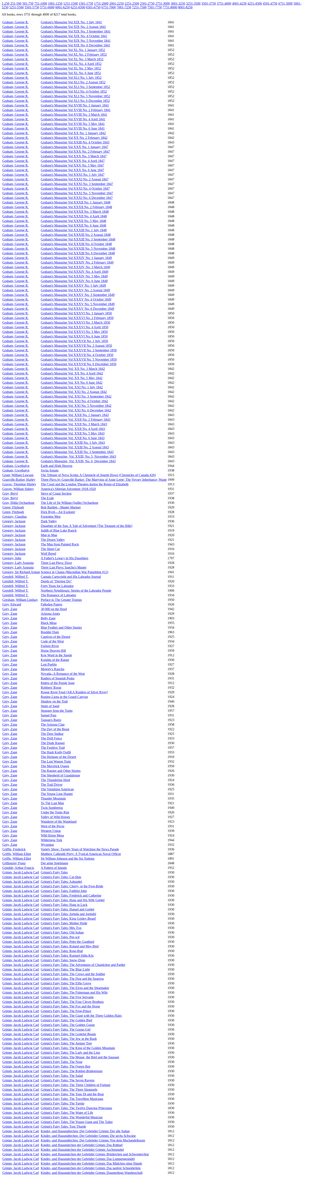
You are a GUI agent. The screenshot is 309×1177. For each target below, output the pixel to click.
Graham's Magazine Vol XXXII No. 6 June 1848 (73, 225)
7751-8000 (170, 7)
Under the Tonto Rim (55, 812)
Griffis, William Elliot (16, 854)
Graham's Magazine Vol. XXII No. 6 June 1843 (72, 438)
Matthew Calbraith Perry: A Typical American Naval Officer (81, 854)
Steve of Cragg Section (56, 493)
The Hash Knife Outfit (56, 752)
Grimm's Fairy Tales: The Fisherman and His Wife (74, 992)
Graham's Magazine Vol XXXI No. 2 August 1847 (74, 179)
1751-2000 (101, 3)
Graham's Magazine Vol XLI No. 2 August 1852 (73, 82)
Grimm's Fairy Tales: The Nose (61, 1062)
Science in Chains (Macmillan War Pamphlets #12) (74, 572)
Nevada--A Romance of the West (63, 673)
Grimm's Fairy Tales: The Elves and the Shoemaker (75, 988)
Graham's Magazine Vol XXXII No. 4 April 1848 (74, 216)
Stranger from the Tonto (57, 710)
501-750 (27, 3)
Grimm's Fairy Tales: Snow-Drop (63, 960)
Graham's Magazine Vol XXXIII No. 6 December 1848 (78, 253)
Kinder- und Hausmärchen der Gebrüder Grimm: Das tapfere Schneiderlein (91, 1168)
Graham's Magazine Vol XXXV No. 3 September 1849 (78, 295)
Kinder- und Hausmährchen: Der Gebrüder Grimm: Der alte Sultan (85, 1131)
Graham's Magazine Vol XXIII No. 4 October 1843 (75, 142)
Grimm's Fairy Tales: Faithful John (64, 891)
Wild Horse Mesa (52, 835)
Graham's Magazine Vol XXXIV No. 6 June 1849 (74, 281)
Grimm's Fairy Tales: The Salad (62, 1075)
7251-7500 (139, 7)
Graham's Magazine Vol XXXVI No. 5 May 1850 (74, 332)
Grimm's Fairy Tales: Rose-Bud (62, 951)
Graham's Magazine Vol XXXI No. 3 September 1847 (77, 184)
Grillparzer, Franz (14, 863)
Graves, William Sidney (18, 489)
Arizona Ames (50, 613)
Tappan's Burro (51, 720)
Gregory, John (11, 558)
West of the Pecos (52, 826)
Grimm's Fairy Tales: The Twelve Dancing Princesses (76, 1108)
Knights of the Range (55, 660)
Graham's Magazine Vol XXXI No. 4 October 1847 (75, 188)
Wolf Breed (48, 553)
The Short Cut (50, 549)
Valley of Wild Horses (55, 817)
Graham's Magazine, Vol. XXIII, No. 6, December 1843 (78, 461)
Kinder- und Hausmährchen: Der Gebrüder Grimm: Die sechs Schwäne (88, 1136)
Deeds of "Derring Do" (56, 581)
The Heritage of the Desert (58, 757)
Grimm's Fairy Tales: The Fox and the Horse (70, 1006)
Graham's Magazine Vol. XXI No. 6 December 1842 (76, 410)
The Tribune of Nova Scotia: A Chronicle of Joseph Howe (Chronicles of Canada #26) (98, 475)
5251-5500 (16, 7)
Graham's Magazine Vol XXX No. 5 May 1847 (72, 165)
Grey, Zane (9, 609)
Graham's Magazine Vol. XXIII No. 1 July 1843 (73, 442)
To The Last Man (52, 803)
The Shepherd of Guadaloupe (60, 775)
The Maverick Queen (55, 766)
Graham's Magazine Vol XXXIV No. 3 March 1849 (75, 267)
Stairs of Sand (50, 706)
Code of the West (52, 641)
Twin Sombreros (52, 807)
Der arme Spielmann (54, 863)
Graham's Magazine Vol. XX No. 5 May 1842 (71, 378)
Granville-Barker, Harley (18, 479)
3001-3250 (178, 3)
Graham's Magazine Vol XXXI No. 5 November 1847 (77, 193)
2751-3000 (162, 3)
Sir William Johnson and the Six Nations (67, 858)
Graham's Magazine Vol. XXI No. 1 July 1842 (72, 387)
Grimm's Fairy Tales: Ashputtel (61, 881)
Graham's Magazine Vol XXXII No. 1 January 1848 (75, 202)
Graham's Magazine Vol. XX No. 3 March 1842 (73, 368)
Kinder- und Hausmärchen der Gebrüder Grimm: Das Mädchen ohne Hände (91, 1163)
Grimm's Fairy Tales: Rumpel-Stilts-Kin (67, 955)
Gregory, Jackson (13, 521)
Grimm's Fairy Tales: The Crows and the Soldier (73, 974)
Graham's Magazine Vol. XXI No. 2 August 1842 (74, 392)
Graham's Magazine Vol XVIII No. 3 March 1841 (74, 114)
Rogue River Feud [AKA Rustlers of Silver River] (74, 692)
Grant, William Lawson (17, 475)
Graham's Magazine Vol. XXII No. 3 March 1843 (74, 424)
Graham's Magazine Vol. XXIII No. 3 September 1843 (77, 452)
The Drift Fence (51, 738)
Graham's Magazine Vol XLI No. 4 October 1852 (74, 91)
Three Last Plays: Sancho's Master (63, 567)
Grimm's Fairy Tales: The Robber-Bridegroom (71, 1071)
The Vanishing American (57, 789)
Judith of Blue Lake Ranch (59, 530)
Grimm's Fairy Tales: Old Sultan (62, 932)
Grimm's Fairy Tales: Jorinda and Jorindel (68, 914)
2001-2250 (116, 3)
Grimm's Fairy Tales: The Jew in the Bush (69, 1038)
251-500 (15, 3)
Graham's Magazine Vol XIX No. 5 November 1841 (76, 40)
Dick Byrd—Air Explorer (58, 512)
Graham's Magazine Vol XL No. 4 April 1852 (71, 64)
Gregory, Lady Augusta (18, 563)
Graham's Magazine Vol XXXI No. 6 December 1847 (77, 198)
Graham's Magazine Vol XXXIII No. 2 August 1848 (76, 234)
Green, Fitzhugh (13, 507)
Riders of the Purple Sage (58, 683)
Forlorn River (50, 646)
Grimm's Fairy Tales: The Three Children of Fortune (75, 1085)
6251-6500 (78, 7)
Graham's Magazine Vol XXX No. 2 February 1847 (75, 151)
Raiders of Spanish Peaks (57, 678)
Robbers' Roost (51, 687)
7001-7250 (124, 7)
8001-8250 (185, 7)
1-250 (5, 3)
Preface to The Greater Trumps (61, 600)
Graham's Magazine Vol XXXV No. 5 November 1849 (78, 304)
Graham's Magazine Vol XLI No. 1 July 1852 (71, 77)
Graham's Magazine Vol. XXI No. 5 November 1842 (76, 405)
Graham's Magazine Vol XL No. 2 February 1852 (74, 54)
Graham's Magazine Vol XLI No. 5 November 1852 (75, 96)
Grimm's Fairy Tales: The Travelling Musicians (72, 1099)
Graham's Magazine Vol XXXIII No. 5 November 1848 (78, 248)
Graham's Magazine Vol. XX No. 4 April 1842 (72, 373)
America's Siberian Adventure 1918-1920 (68, 489)
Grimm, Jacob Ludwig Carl (20, 872)
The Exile (47, 498)
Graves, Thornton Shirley (19, 484)
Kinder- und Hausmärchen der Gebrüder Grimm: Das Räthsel (82, 1145)
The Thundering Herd (55, 780)
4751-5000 (285, 3)
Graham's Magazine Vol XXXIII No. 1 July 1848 (74, 230)
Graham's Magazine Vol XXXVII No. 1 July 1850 (74, 341)
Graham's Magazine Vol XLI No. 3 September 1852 (75, 87)
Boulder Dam (50, 632)
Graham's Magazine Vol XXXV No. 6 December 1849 (77, 308)
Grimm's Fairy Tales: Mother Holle (64, 923)
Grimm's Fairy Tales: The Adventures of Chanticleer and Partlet (83, 965)
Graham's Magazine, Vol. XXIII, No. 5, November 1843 (78, 456)
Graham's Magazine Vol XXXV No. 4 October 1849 (76, 299)
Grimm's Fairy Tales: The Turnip (62, 1103)
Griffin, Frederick (14, 849)
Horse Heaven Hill (53, 650)
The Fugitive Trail (53, 747)
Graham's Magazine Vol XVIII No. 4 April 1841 (73, 119)
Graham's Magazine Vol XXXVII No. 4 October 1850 (77, 355)
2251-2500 (132, 3)
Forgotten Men (51, 516)
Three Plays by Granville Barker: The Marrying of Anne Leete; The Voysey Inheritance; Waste (104, 479)
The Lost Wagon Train (56, 761)
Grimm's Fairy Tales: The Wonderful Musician (72, 1117)
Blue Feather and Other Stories (61, 627)
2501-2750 (147, 3)
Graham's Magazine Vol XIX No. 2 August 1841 (73, 27)
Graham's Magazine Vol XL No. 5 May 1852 (71, 68)
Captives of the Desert (55, 636)
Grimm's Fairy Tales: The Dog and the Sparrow (72, 978)
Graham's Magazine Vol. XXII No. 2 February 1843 (75, 419)
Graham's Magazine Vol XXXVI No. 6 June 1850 (74, 336)
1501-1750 (86, 3)
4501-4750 (270, 3)
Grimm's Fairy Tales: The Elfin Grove (66, 983)
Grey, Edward (11, 604)
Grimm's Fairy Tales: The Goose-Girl (65, 1029)
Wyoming (47, 844)
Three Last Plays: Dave (56, 563)
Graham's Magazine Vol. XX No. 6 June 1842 (71, 382)
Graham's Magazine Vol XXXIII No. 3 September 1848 (78, 239)
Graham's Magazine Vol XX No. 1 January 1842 (73, 133)
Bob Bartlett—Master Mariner (61, 507)
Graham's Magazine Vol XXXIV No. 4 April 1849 (74, 271)
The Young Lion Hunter (57, 794)
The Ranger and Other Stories (61, 770)
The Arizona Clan (53, 724)
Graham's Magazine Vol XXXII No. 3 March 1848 (75, 211)
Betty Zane (48, 618)
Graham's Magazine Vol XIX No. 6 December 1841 (75, 45)
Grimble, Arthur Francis (18, 868)
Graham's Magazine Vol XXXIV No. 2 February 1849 (77, 262)
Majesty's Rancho (52, 669)
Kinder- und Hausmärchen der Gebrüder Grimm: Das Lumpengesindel (88, 1159)
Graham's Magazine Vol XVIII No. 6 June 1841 (73, 128)
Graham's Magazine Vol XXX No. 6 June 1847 (72, 170)
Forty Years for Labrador (57, 586)
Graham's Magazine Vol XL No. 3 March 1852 (72, 59)
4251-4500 (254, 3)
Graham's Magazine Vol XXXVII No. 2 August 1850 (76, 345)
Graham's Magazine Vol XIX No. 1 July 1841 (71, 22)
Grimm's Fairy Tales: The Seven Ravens (67, 1080)
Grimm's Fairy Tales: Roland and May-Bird (70, 946)
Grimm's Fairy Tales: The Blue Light (65, 969)
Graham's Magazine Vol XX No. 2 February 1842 (74, 137)
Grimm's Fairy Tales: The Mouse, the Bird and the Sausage (80, 1057)
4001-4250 (239, 3)
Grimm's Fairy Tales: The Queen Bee (65, 1066)
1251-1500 (70, 3)
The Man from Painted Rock (60, 544)
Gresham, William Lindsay (20, 600)
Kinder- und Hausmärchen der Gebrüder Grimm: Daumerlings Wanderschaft (92, 1172)
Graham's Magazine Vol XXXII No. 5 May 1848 (73, 221)
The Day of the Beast (55, 729)
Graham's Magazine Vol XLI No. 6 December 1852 (75, 100)
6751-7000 (108, 7)
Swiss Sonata (49, 470)
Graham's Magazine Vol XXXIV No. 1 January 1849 (76, 258)
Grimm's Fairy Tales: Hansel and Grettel (67, 909)
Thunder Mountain (53, 798)
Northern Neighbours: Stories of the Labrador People (76, 590)
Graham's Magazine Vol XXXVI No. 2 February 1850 (77, 318)
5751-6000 (47, 7)
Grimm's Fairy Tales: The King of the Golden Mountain (78, 1048)
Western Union (51, 831)
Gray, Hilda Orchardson (18, 502)
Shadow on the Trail (54, 701)
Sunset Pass (48, 715)
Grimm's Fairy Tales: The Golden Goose (68, 1025)
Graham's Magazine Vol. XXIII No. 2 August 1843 (75, 447)
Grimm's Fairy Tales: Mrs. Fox (61, 928)
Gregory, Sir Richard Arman (21, 572)
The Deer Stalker (52, 734)
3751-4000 (224, 3)
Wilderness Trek (51, 840)
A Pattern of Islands (54, 868)
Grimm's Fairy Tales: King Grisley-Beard (68, 918)
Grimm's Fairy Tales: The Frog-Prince (66, 1011)
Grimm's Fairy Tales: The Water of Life (67, 1112)
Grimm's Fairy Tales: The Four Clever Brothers (72, 1002)
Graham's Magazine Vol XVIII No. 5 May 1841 (73, 124)
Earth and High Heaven (56, 466)
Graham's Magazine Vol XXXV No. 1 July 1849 (73, 285)
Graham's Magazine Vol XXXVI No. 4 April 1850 (74, 327)
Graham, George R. (15, 22)
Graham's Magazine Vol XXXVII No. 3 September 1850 (79, 350)
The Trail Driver (51, 784)
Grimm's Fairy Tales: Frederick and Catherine (71, 895)
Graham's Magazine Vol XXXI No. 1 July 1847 (72, 174)
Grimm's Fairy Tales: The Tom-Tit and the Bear (72, 1094)
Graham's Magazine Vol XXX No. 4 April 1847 (73, 161)
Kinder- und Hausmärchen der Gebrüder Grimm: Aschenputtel (82, 1149)
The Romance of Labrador (58, 595)
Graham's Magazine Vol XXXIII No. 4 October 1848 (76, 244)
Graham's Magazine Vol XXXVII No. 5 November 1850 (79, 359)
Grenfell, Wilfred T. (15, 576)
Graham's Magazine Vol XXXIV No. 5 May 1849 (74, 276)
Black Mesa (49, 623)
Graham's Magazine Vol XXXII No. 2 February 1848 (76, 207)
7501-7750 (154, 7)
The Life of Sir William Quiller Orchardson (69, 502)
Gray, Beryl (10, 493)
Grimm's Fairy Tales (54, 872)
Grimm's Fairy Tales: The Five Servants (67, 997)
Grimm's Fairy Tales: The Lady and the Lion (70, 1052)
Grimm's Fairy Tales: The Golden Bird (66, 1020)
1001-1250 (55, 3)
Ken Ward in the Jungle (56, 655)
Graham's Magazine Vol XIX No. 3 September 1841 (76, 31)
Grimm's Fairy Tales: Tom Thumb (63, 1126)
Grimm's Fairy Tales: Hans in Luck (64, 904)
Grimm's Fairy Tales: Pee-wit (60, 937)
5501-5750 (32, 7)
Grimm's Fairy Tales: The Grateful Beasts (68, 1034)
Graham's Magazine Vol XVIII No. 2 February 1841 (76, 110)
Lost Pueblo (49, 664)
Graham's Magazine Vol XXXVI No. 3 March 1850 (75, 322)
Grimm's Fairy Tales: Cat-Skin (61, 877)
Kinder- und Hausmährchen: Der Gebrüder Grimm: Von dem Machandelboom (93, 1140)
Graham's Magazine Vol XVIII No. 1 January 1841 (75, 105)
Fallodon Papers (51, 604)
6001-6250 (62, 7)
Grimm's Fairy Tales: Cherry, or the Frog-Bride (72, 886)
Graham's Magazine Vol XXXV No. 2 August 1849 (75, 290)
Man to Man (49, 535)
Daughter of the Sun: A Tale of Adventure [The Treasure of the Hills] (86, 526)
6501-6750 (93, 7)
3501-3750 (208, 3)
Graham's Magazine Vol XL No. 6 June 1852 (71, 73)
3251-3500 (193, 3)
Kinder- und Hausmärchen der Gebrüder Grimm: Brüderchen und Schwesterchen (95, 1154)
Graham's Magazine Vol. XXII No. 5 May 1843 (72, 433)
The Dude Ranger (53, 743)
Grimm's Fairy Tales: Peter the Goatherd (67, 941)
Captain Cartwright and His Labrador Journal (71, 576)
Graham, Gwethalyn (15, 466)
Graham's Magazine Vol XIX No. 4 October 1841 (74, 36)
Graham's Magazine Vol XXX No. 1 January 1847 (74, 147)
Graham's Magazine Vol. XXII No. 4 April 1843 (73, 429)
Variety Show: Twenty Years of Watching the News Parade (80, 849)
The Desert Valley (53, 539)
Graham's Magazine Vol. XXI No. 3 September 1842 (76, 396)
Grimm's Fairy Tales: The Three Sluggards (69, 1089)
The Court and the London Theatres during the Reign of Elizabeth (84, 484)
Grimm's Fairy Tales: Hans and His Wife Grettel (72, 900)
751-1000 (40, 3)
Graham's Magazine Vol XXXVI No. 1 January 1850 (76, 313)
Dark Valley (49, 521)
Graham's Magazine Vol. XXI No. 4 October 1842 (74, 401)
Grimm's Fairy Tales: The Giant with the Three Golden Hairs (81, 1015)
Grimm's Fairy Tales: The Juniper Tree (66, 1043)
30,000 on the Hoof (54, 609)
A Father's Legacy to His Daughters (64, 558)
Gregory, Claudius (14, 516)
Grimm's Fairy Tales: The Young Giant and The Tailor (77, 1122)
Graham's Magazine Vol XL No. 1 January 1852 (73, 50)
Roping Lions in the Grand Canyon (64, 697)
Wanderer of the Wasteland (59, 821)
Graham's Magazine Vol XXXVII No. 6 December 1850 (78, 364)
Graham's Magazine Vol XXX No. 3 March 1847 (74, 156)
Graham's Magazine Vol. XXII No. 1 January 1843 (75, 415)
